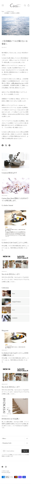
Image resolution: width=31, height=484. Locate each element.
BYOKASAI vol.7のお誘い (11, 419)
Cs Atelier (7, 471)
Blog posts (5, 330)
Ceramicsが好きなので (9, 173)
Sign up (25, 451)
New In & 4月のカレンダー (11, 274)
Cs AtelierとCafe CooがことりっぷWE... (15, 242)
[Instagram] (6, 467)
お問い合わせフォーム (17, 83)
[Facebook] (2, 467)
